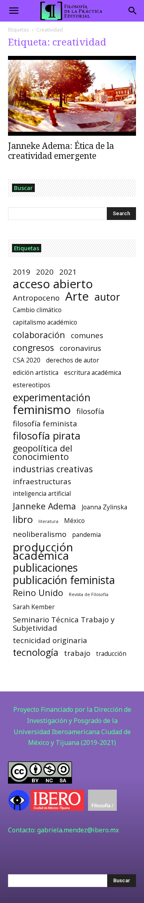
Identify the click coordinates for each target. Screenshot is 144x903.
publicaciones (45, 568)
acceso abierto (53, 284)
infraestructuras (42, 481)
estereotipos (31, 385)
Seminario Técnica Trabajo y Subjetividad (63, 623)
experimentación (51, 397)
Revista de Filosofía (88, 594)
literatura (48, 521)
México (74, 521)
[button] (13, 11)
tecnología (35, 652)
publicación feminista (64, 580)
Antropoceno (36, 297)
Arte (77, 296)
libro (23, 519)
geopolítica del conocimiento (42, 452)
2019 (21, 271)
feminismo (42, 410)
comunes (87, 335)
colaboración (39, 335)
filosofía (90, 411)
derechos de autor (72, 360)
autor (107, 297)
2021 (68, 271)
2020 (45, 271)
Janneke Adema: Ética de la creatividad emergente (61, 150)
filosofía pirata (46, 436)
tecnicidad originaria (50, 640)
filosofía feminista (45, 423)
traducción (111, 654)
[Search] (133, 11)
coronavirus (80, 348)
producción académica (43, 551)
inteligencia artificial (42, 493)
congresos (33, 347)
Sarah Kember (34, 607)
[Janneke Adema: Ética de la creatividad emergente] (72, 96)
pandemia (86, 535)
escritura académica (92, 372)
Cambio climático (37, 310)
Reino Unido (38, 592)
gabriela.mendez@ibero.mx (78, 830)
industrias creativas (53, 469)
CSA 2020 (26, 360)
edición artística (35, 372)
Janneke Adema (44, 506)
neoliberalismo (39, 534)
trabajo (77, 653)
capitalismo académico (45, 322)
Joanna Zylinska (104, 507)
